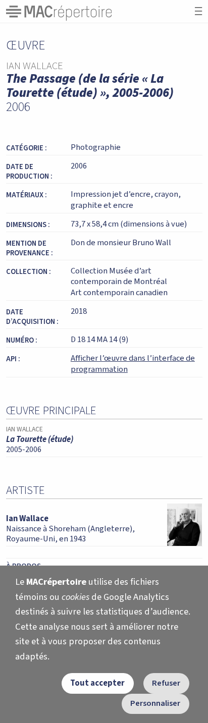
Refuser (166, 683)
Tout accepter (97, 683)
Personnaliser (155, 703)
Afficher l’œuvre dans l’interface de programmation (133, 363)
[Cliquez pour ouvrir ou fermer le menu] (198, 11)
